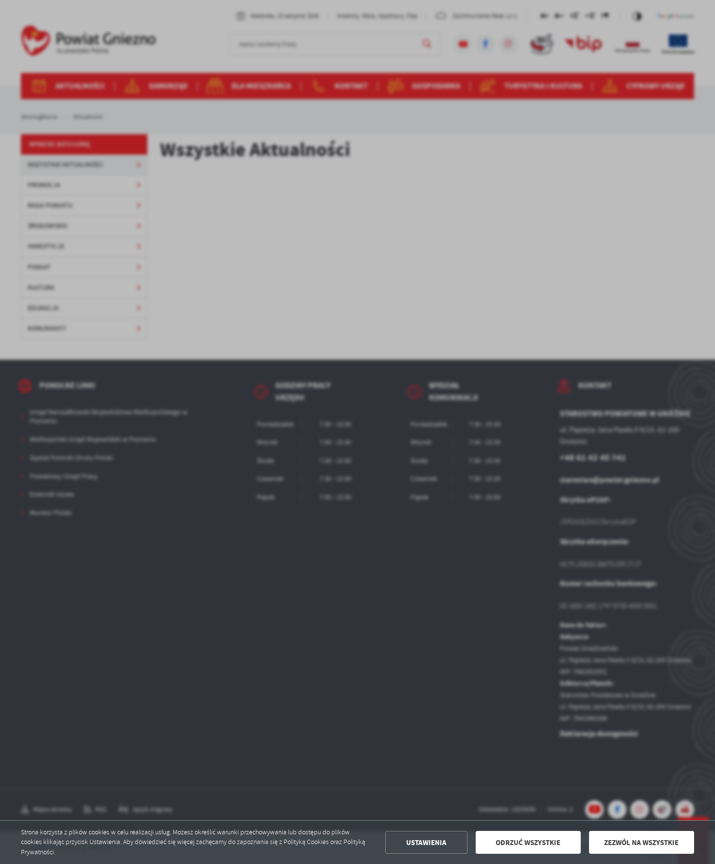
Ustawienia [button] (426, 842)
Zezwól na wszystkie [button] (641, 842)
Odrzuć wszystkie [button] (528, 842)
